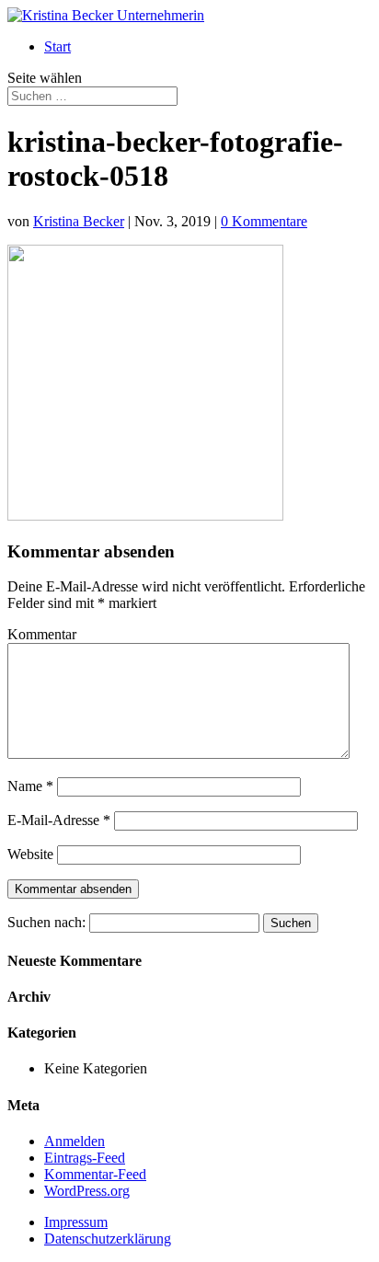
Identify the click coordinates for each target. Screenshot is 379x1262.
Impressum (76, 1222)
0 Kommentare (264, 221)
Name (30, 786)
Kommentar (41, 634)
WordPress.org (87, 1191)
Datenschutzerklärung (107, 1238)
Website (30, 854)
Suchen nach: (46, 922)
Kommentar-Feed (95, 1174)
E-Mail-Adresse (58, 820)
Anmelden (74, 1141)
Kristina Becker (78, 221)
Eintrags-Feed (84, 1157)
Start (57, 46)
